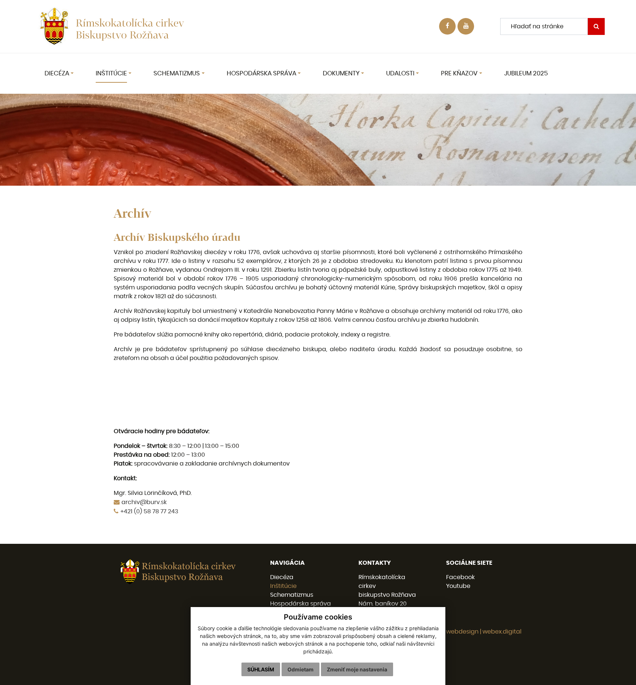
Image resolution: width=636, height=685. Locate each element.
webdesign (462, 632)
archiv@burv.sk (144, 502)
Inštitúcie (283, 586)
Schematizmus (291, 595)
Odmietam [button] (300, 669)
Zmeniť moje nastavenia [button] (357, 669)
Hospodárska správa (300, 604)
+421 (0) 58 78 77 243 (149, 511)
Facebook (460, 577)
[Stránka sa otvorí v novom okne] (465, 26)
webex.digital (502, 632)
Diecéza (281, 577)
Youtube (458, 586)
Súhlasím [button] (260, 669)
